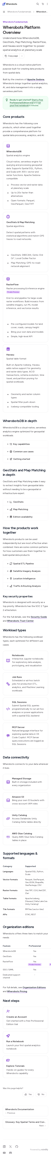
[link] (25, 175)
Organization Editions (34, 987)
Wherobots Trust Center (20, 620)
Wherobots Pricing (17, 991)
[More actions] (47, 4)
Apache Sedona (35, 79)
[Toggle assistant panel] (43, 4)
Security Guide (39, 617)
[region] (25, 962)
